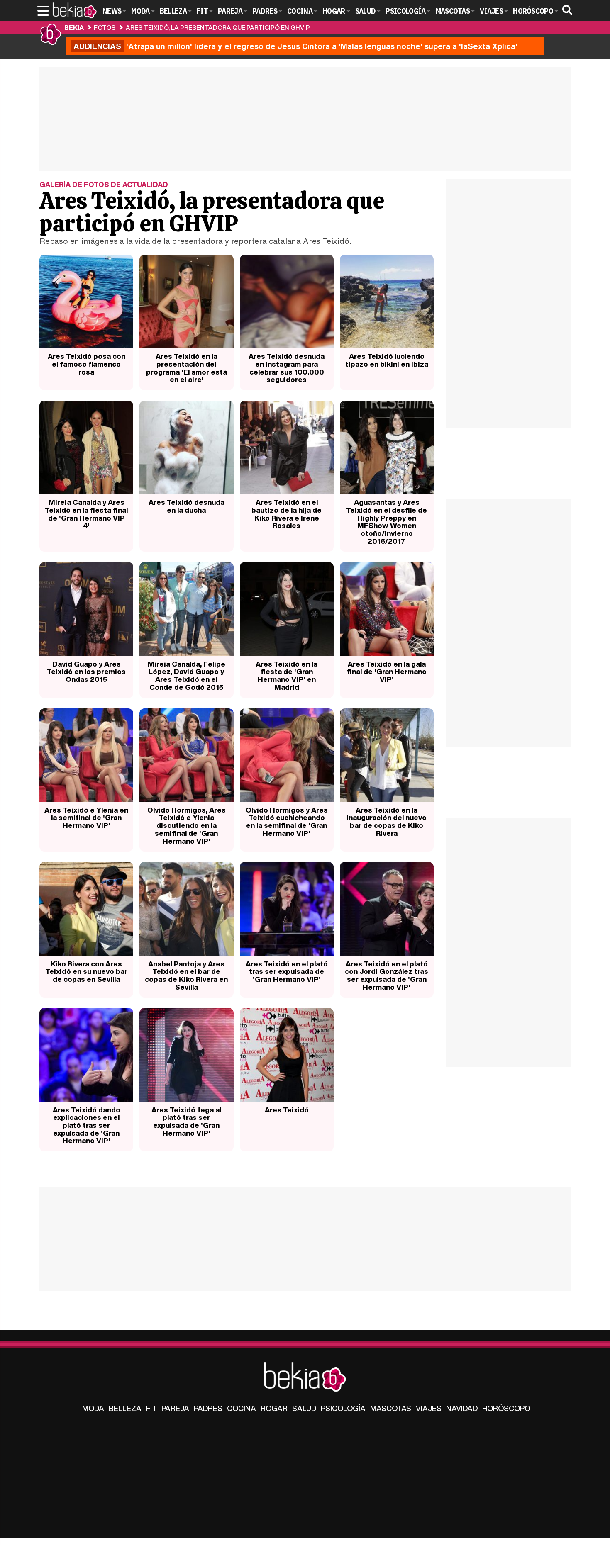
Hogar (274, 1408)
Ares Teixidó (287, 1110)
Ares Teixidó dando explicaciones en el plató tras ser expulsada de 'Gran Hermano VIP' (86, 1125)
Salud (304, 1408)
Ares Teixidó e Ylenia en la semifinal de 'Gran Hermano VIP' (86, 817)
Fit (151, 1408)
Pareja (175, 1408)
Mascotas (390, 1408)
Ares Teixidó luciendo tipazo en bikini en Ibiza (386, 360)
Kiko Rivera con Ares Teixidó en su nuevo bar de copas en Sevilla (86, 971)
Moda (93, 1408)
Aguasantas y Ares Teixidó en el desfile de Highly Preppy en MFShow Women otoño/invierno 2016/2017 (386, 521)
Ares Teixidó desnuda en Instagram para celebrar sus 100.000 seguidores (287, 367)
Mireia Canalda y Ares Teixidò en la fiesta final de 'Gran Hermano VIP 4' (86, 513)
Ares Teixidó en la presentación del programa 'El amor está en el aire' (186, 367)
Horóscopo (506, 1408)
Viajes (429, 1408)
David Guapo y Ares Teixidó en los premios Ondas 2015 (86, 671)
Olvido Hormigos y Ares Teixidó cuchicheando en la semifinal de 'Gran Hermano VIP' (287, 821)
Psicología (343, 1408)
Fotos (104, 27)
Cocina (241, 1408)
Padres (208, 1408)
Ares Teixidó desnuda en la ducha (186, 506)
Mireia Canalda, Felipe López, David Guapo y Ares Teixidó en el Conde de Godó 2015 (186, 675)
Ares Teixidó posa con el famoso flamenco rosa (86, 364)
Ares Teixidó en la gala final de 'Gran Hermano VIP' (387, 671)
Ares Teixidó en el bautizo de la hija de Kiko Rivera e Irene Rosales (286, 513)
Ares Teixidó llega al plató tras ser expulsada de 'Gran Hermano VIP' (186, 1121)
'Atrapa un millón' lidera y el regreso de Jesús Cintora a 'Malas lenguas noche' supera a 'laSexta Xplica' (295, 46)
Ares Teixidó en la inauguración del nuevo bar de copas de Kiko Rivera (386, 821)
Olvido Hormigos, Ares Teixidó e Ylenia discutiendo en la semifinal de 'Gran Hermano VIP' (186, 825)
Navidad (462, 1408)
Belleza (125, 1408)
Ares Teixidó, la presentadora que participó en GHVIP (218, 27)
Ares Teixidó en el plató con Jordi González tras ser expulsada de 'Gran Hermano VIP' (386, 975)
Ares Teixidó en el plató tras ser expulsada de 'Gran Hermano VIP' (287, 971)
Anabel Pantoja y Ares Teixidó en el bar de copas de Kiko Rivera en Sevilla (186, 975)
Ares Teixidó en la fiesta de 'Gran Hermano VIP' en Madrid (286, 675)
